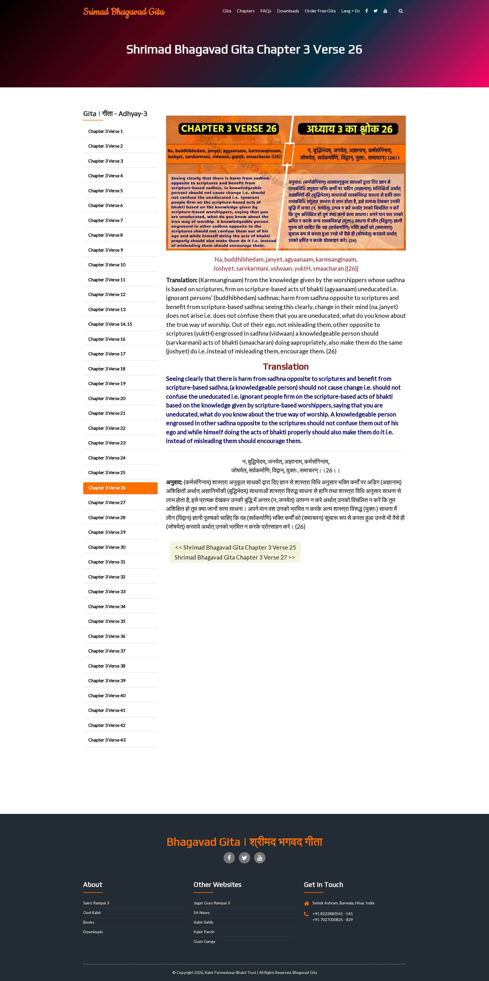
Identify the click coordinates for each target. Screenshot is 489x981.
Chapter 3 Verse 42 (106, 725)
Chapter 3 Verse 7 (105, 220)
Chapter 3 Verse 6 (105, 205)
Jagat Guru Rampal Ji (212, 902)
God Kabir (92, 912)
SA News (202, 912)
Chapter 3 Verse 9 (105, 249)
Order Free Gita (320, 10)
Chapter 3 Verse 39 (106, 680)
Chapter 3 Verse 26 (107, 487)
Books (88, 922)
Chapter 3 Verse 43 (106, 739)
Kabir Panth (204, 931)
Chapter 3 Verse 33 (106, 591)
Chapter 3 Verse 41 (106, 710)
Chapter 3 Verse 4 (105, 175)
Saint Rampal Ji (96, 902)
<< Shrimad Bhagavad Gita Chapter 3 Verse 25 (235, 547)
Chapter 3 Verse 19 (106, 383)
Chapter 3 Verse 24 (106, 457)
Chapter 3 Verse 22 (106, 428)
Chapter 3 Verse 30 (106, 547)
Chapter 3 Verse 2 (105, 145)
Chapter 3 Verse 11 (106, 279)
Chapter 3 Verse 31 (106, 561)
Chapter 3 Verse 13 (106, 309)
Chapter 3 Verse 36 (106, 636)
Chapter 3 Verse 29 (106, 532)
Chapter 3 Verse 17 (106, 353)
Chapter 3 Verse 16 (106, 339)
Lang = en (350, 10)
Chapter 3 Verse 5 (105, 190)
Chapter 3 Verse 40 (106, 695)
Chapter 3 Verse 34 (106, 606)
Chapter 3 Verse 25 (106, 472)
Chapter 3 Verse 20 (106, 398)
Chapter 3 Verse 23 (106, 442)
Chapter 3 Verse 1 (105, 131)
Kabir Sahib (203, 922)
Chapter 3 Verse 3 (105, 160)
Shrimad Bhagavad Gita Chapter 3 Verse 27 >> (235, 557)
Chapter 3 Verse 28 (106, 517)
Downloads (288, 10)
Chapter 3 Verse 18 (106, 368)
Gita (227, 10)
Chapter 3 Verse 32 (106, 576)
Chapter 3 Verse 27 (106, 502)
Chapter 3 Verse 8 (105, 234)
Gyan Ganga (204, 941)
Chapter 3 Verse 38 (106, 665)
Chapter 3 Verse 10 (106, 264)
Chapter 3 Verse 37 (106, 650)
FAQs (265, 10)
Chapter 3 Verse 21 (106, 413)
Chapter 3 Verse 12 (106, 294)
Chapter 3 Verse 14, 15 (110, 324)
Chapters (246, 10)
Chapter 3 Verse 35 (106, 621)
